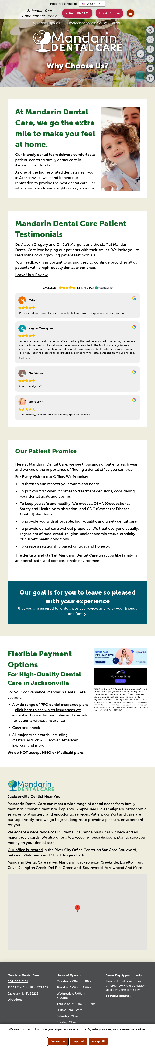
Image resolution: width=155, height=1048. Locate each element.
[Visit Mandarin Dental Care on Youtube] (150, 68)
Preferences (57, 1041)
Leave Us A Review (31, 274)
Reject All (78, 1041)
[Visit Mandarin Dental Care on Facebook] (150, 49)
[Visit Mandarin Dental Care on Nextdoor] (150, 78)
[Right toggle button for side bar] (140, 54)
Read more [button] (24, 358)
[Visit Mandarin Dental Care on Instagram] (150, 39)
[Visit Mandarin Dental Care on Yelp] (150, 59)
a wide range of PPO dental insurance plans (65, 832)
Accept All (98, 1041)
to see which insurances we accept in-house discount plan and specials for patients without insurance (50, 715)
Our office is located (25, 850)
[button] (109, 13)
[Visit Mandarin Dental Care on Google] (150, 30)
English (90, 3)
